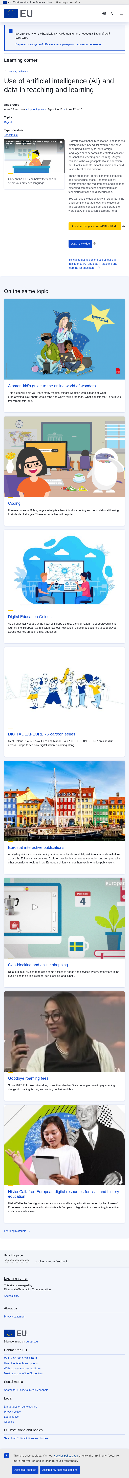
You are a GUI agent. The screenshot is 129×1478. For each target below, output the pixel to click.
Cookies (9, 1421)
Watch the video (80, 243)
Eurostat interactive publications (36, 847)
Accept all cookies (25, 1469)
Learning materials (18, 71)
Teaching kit (11, 135)
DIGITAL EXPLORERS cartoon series (41, 734)
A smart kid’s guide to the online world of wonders (52, 386)
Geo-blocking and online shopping (38, 965)
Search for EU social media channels (26, 1390)
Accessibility (11, 1296)
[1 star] (6, 1261)
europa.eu (32, 1341)
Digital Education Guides (30, 616)
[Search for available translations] (123, 226)
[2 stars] (9, 1261)
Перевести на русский (29, 44)
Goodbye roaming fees (28, 1078)
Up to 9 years (36, 109)
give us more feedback (53, 1261)
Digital (8, 122)
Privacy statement (14, 1316)
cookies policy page (66, 1455)
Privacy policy (12, 1411)
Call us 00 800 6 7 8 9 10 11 (20, 1358)
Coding (14, 503)
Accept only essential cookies (59, 1469)
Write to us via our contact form (22, 1368)
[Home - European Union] (18, 13)
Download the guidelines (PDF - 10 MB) (94, 226)
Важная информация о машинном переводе (73, 44)
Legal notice (11, 1416)
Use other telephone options (21, 1363)
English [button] (104, 13)
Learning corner (16, 1278)
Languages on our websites (20, 1406)
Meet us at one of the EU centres (23, 1373)
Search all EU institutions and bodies (26, 1438)
